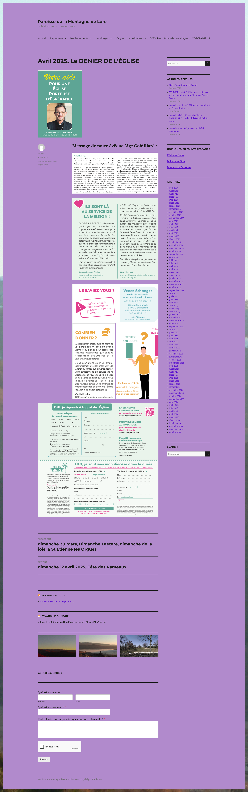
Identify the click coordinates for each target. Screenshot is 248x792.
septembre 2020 (176, 399)
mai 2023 (173, 302)
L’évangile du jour (55, 616)
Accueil (42, 38)
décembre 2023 (176, 281)
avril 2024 (173, 269)
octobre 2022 (175, 323)
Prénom (41, 701)
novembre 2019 (176, 429)
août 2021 (173, 366)
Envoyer (44, 759)
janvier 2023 (175, 314)
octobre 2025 (175, 215)
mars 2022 (174, 345)
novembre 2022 (176, 320)
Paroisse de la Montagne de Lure (72, 21)
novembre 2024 (176, 248)
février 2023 (174, 311)
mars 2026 (174, 203)
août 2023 (173, 293)
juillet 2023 (174, 296)
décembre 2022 (176, 317)
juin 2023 (173, 299)
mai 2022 (173, 339)
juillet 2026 (174, 191)
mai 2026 (173, 197)
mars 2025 (174, 236)
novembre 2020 (176, 393)
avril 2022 (173, 342)
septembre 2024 (176, 254)
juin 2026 (173, 194)
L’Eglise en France (175, 155)
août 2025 (173, 221)
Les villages (102, 38)
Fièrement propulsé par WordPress (86, 779)
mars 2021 (174, 381)
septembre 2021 (176, 363)
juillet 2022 (174, 332)
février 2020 (174, 420)
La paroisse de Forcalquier (179, 167)
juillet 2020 (174, 405)
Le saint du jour (53, 595)
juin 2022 (173, 336)
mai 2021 (173, 375)
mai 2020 (173, 411)
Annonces (52, 161)
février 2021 (174, 384)
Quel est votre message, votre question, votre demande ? (71, 719)
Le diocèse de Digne (176, 161)
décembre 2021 (176, 354)
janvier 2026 (175, 209)
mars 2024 (174, 272)
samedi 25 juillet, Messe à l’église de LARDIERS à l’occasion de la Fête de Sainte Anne (188, 118)
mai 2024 (173, 266)
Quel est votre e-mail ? (52, 707)
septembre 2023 (176, 290)
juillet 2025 (174, 224)
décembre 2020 (176, 390)
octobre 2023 (175, 287)
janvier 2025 (175, 242)
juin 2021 (173, 372)
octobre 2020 (175, 396)
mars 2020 (174, 417)
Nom (77, 701)
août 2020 (173, 402)
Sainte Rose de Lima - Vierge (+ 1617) (57, 601)
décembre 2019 (176, 426)
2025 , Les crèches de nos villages (169, 38)
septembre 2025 (176, 218)
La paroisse (56, 38)
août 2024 (173, 257)
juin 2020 (173, 408)
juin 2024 (173, 263)
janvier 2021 (174, 387)
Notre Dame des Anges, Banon (183, 85)
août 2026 (174, 188)
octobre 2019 (175, 432)
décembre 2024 (176, 245)
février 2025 (174, 239)
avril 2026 (174, 200)
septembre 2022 (176, 326)
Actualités (42, 161)
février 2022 (174, 348)
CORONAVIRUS (201, 38)
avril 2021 (173, 378)
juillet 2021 (174, 369)
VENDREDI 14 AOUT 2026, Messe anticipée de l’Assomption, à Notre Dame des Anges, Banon (188, 95)
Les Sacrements (79, 38)
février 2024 (174, 275)
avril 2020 (173, 414)
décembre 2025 (176, 212)
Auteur (41, 153)
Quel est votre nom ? (50, 692)
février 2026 (175, 206)
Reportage (43, 164)
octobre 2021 (175, 360)
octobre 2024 (175, 251)
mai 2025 (173, 230)
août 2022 (173, 329)
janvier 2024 (175, 278)
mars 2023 (174, 308)
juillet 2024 (174, 260)
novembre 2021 (176, 357)
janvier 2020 (175, 423)
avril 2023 (173, 305)
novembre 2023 (176, 284)
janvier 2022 (175, 351)
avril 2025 (173, 233)
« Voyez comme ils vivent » (131, 38)
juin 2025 (173, 227)
